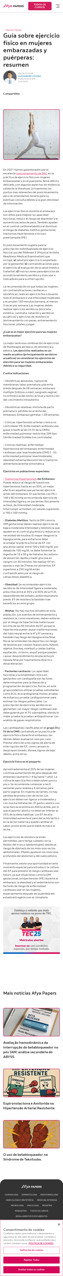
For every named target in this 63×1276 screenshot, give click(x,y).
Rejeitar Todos (31, 1260)
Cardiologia (11, 1194)
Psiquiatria (21, 1211)
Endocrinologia (49, 1194)
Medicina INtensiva (47, 1200)
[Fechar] (59, 1224)
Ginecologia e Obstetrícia (20, 1200)
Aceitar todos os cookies (31, 1269)
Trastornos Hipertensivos (21, 479)
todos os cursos (39, 1211)
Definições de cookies (31, 1250)
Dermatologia (29, 1194)
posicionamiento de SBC (31, 173)
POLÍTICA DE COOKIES (41, 1243)
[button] (56, 6)
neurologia (17, 1205)
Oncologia (33, 1205)
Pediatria (47, 1205)
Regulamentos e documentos (31, 1216)
